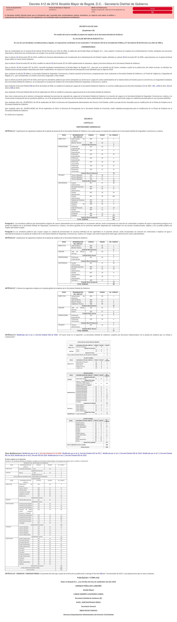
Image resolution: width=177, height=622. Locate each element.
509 (11, 88)
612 (168, 86)
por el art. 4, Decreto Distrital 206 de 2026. (41, 335)
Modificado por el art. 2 (30, 453)
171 (143, 86)
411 (31, 92)
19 (17, 67)
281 (153, 86)
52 (52, 63)
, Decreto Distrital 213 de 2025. (50, 453)
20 (24, 73)
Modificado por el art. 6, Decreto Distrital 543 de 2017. (82, 453)
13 (17, 57)
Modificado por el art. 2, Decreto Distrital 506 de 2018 (122, 453)
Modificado (21, 335)
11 (17, 80)
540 (31, 86)
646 (158, 86)
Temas (152, 9)
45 (124, 57)
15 (17, 63)
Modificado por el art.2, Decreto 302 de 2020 (31, 455)
